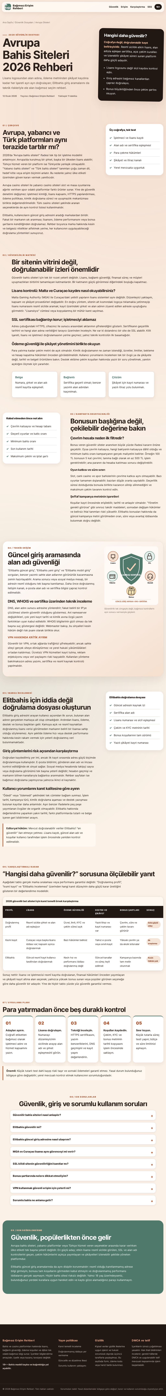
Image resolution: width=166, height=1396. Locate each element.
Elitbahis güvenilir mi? (27, 1127)
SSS (150, 7)
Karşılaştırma (137, 7)
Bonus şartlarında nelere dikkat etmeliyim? (40, 1175)
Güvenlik (113, 7)
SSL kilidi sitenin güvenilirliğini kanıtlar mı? (40, 1163)
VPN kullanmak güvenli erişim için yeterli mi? (42, 1188)
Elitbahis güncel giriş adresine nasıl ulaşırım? (42, 1139)
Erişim (124, 7)
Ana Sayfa (8, 22)
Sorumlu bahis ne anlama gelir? (33, 1200)
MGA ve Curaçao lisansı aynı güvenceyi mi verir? (44, 1151)
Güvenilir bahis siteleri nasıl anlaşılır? (37, 1115)
